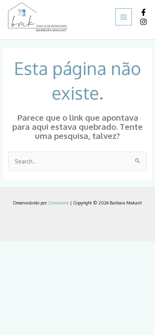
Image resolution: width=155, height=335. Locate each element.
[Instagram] (143, 21)
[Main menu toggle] (123, 16)
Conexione (58, 203)
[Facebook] (143, 12)
